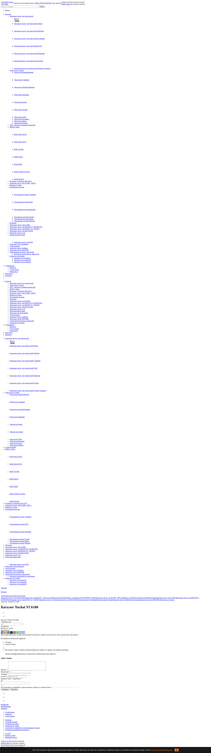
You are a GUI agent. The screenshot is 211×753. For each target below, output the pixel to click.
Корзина (8, 276)
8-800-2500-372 (67, 4)
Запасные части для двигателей (21, 16)
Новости (13, 268)
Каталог (8, 14)
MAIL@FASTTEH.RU (43, 3)
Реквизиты (14, 272)
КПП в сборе (14, 127)
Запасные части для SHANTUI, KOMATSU (26, 227)
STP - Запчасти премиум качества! (22, 125)
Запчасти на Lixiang (17, 256)
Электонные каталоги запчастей (22, 252)
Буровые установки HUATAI (20, 181)
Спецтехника (15, 246)
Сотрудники (14, 270)
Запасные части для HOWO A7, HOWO (24, 229)
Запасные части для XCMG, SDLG (23, 183)
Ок (177, 750)
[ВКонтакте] (2, 632)
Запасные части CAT (17, 233)
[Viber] (14, 632)
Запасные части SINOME (19, 250)
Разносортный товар (17, 235)
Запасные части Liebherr (19, 248)
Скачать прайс (10, 447)
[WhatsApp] (17, 632)
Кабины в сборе (16, 185)
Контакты (9, 274)
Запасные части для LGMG (20, 225)
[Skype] (20, 632)
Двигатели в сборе (17, 70)
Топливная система (17, 187)
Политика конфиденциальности (161, 750)
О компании (10, 266)
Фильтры (13, 223)
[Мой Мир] (8, 632)
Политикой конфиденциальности (65, 687)
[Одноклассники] (5, 632)
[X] (11, 632)
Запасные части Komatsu (19, 244)
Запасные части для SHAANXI (21, 231)
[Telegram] (23, 632)
